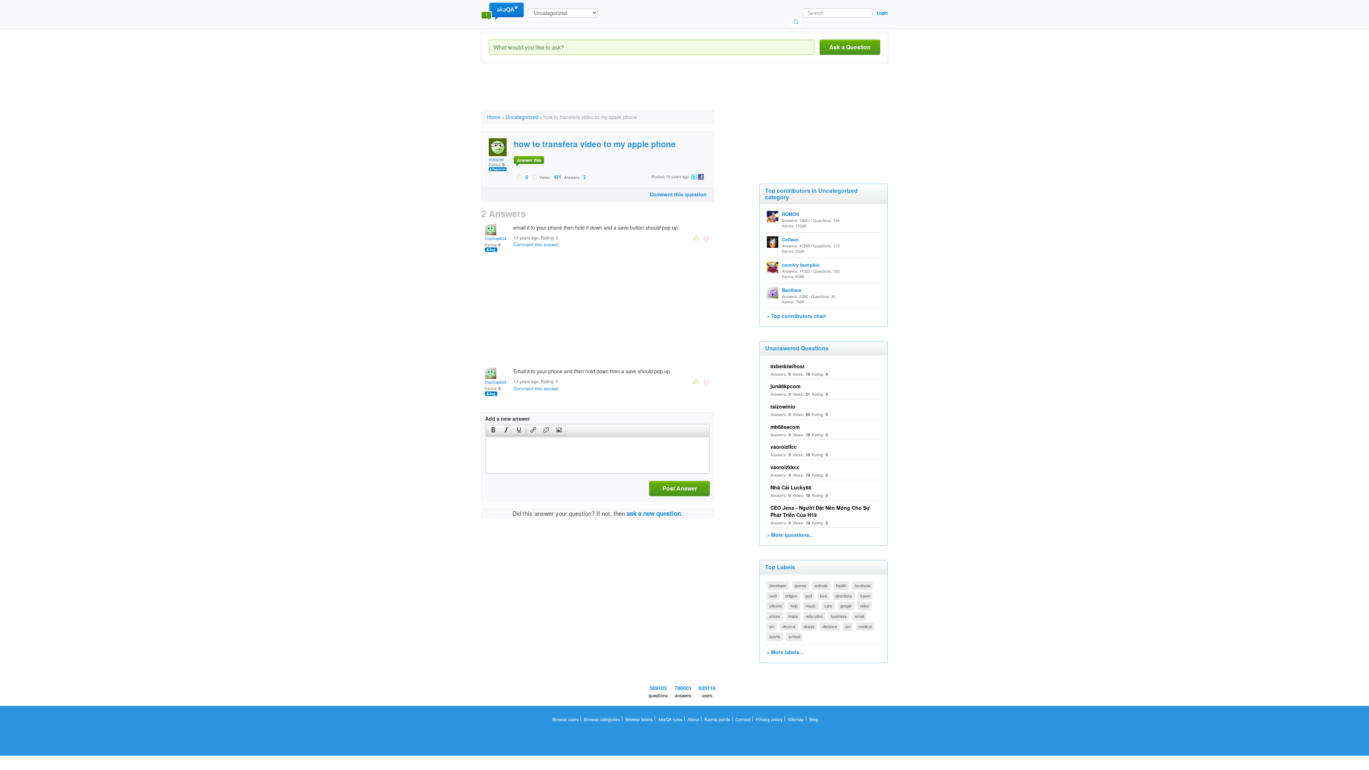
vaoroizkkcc (785, 467)
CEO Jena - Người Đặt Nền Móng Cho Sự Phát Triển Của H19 (820, 511)
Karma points (717, 719)
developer (777, 585)
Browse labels (639, 719)
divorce (789, 626)
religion (791, 596)
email (859, 616)
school (794, 636)
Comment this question (678, 194)
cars (828, 606)
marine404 (495, 238)
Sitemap (796, 719)
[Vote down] (534, 177)
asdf (773, 596)
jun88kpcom (785, 386)
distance (829, 626)
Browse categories (602, 719)
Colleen (790, 239)
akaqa (809, 626)
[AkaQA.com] (502, 11)
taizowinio (782, 406)
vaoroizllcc (783, 446)
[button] (493, 430)
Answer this (529, 160)
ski (771, 626)
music (811, 606)
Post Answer (679, 488)
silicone (775, 606)
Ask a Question (850, 47)
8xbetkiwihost (787, 366)
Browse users (565, 719)
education (814, 616)
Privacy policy (769, 719)
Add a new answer (507, 418)
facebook (863, 585)
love (823, 596)
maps (793, 616)
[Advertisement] (611, 93)
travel (865, 596)
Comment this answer (535, 244)
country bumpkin (801, 264)
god (808, 596)
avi (847, 626)
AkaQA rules (670, 719)
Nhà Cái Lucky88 (790, 487)
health (841, 585)
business (839, 616)
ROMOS (790, 214)
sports (774, 636)
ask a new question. (655, 513)
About (693, 719)
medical (865, 626)
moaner (496, 159)
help (794, 606)
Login (882, 13)
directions (843, 596)
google (846, 606)
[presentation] (493, 431)
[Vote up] (520, 177)
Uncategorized (522, 116)
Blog (813, 719)
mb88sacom (785, 426)
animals (821, 585)
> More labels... (785, 652)
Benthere (791, 290)
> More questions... (790, 534)
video (864, 606)
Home (494, 116)
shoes (774, 616)
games (800, 585)
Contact (742, 719)
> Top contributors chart (796, 315)
